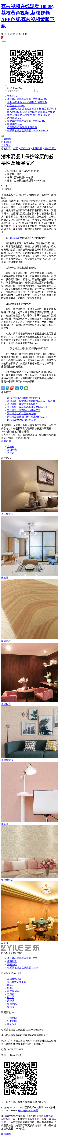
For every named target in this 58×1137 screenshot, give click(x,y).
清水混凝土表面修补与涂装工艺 (23, 410)
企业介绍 (12, 102)
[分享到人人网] (21, 388)
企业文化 (22, 102)
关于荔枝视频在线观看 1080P (27, 99)
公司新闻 (12, 127)
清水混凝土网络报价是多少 (21, 420)
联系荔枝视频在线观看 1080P (27, 130)
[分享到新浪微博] (12, 388)
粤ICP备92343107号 (28, 1110)
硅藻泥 (46, 115)
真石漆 (23, 112)
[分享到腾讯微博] (17, 388)
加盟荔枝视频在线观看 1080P (26, 121)
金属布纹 (17, 115)
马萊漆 (26, 115)
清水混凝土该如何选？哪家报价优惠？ (27, 416)
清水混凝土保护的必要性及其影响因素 (27, 407)
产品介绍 (16, 105)
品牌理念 (32, 102)
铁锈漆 (10, 1007)
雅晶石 (45, 108)
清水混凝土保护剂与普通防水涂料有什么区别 (31, 401)
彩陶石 (53, 108)
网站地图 (6, 1134)
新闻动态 (14, 124)
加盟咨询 (6, 441)
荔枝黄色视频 (14, 108)
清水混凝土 (50, 148)
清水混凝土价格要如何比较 (21, 413)
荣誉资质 (42, 102)
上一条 (10, 446)
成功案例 (14, 118)
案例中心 (12, 964)
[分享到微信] (26, 388)
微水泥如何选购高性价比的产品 (23, 398)
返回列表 (12, 449)
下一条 (10, 452)
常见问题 (32, 127)
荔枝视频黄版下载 (31, 108)
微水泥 (31, 112)
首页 (12, 96)
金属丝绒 (47, 112)
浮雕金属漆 (36, 115)
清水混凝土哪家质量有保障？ (22, 404)
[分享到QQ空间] (8, 388)
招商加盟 (12, 961)
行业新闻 (22, 127)
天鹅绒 (38, 112)
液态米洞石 (13, 112)
